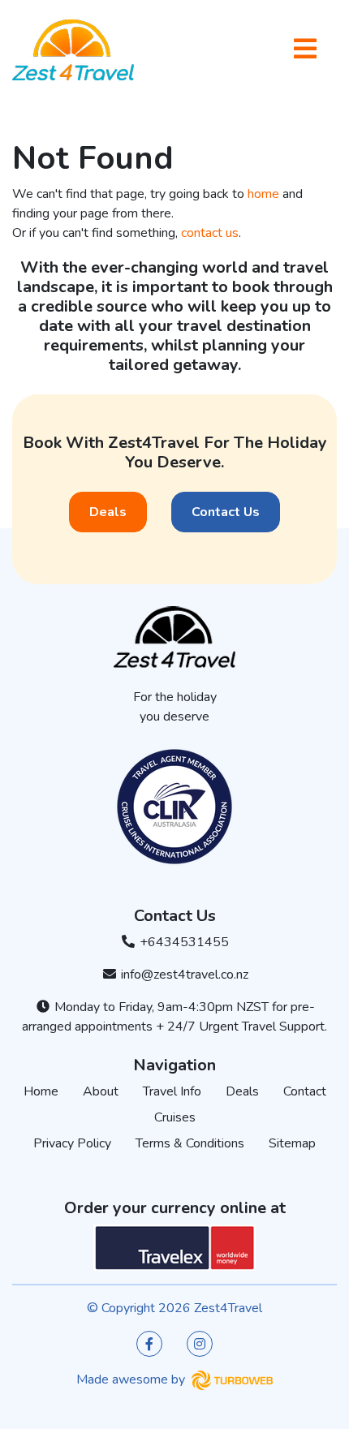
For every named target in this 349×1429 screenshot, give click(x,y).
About (100, 1091)
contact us (210, 233)
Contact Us (226, 512)
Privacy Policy (72, 1143)
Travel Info (172, 1091)
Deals (108, 512)
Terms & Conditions (190, 1143)
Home (41, 1091)
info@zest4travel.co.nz (183, 975)
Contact (304, 1091)
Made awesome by (132, 1379)
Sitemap (292, 1143)
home (263, 194)
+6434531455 (182, 942)
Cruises (175, 1117)
